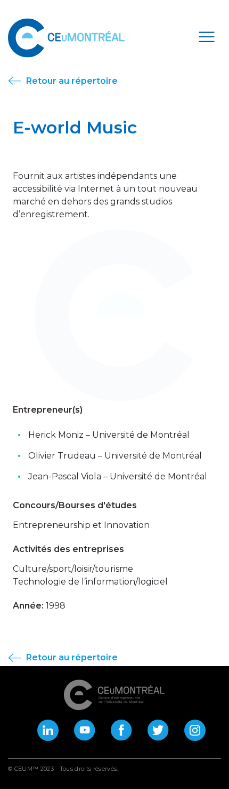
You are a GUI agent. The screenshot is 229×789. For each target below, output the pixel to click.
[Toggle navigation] (206, 36)
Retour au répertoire (71, 81)
